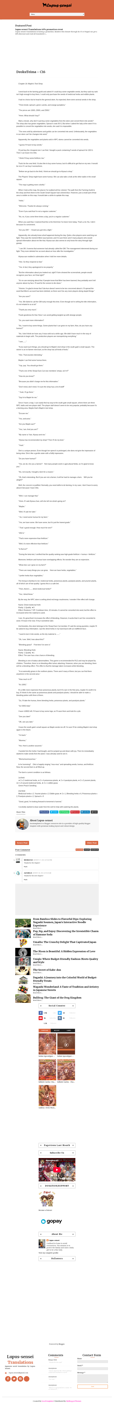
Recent (57, 1030)
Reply (25, 866)
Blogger (62, 1344)
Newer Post (22, 843)
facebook (94, 849)
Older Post (92, 843)
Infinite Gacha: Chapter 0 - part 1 (47, 1082)
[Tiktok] (26, 1379)
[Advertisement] (57, 50)
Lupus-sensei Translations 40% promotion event (39, 29)
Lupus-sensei (54, 1240)
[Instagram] (20, 1379)
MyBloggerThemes (73, 1401)
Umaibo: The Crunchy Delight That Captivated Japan (64, 942)
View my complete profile (48, 1253)
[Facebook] (8, 1379)
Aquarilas (28, 873)
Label (69, 1030)
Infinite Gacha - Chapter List (66, 1082)
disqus (86, 849)
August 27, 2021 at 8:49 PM (43, 860)
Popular (45, 1030)
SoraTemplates (47, 1401)
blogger (79, 849)
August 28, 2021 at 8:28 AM (42, 873)
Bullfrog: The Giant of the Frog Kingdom (57, 997)
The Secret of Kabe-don (47, 969)
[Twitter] (14, 1379)
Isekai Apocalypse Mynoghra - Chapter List (47, 1056)
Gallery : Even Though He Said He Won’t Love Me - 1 (47, 1108)
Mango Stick (52, 1360)
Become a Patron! (45, 1210)
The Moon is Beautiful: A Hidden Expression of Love (64, 951)
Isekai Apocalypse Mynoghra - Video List (66, 1056)
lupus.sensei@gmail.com (18, 1373)
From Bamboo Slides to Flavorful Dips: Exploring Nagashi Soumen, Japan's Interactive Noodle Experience (62, 922)
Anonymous (52, 1368)
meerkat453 (28, 860)
